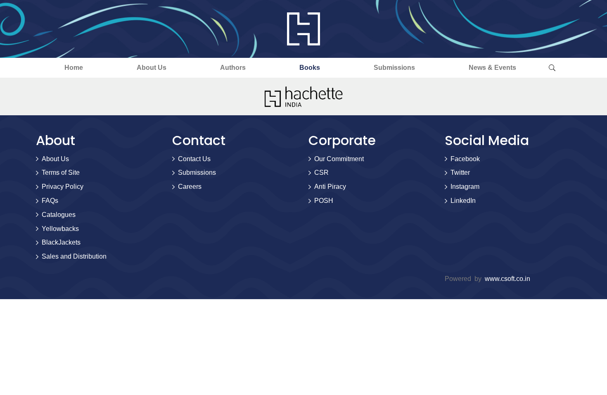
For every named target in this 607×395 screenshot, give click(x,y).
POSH (323, 200)
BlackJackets (61, 242)
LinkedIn (463, 200)
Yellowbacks (60, 228)
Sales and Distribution (74, 256)
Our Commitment (339, 158)
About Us (151, 67)
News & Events (492, 67)
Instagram (465, 186)
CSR (321, 172)
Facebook (465, 158)
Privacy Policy (62, 186)
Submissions (394, 67)
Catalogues (59, 214)
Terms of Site (61, 172)
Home (73, 67)
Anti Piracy (330, 186)
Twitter (460, 172)
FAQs (50, 200)
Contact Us (194, 158)
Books (309, 67)
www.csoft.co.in (507, 278)
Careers (190, 186)
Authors (233, 67)
